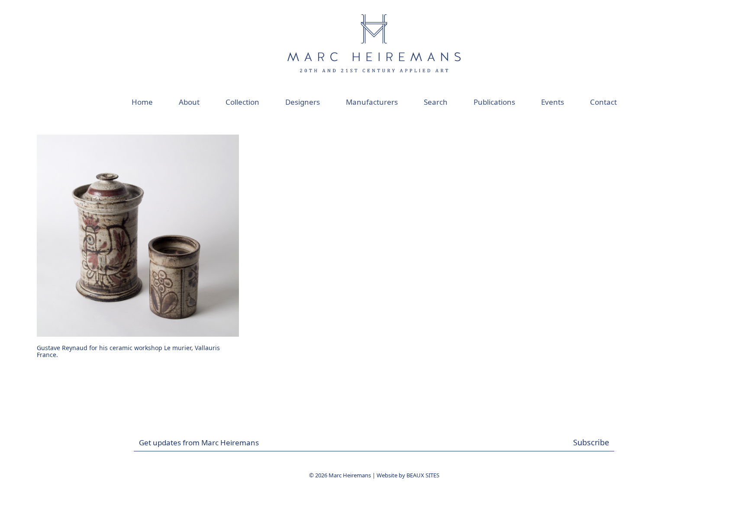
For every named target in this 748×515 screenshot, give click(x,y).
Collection (242, 102)
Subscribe (591, 442)
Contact (603, 102)
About (189, 102)
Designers (302, 102)
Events (552, 102)
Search (436, 102)
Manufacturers (372, 102)
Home (142, 102)
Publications (494, 102)
